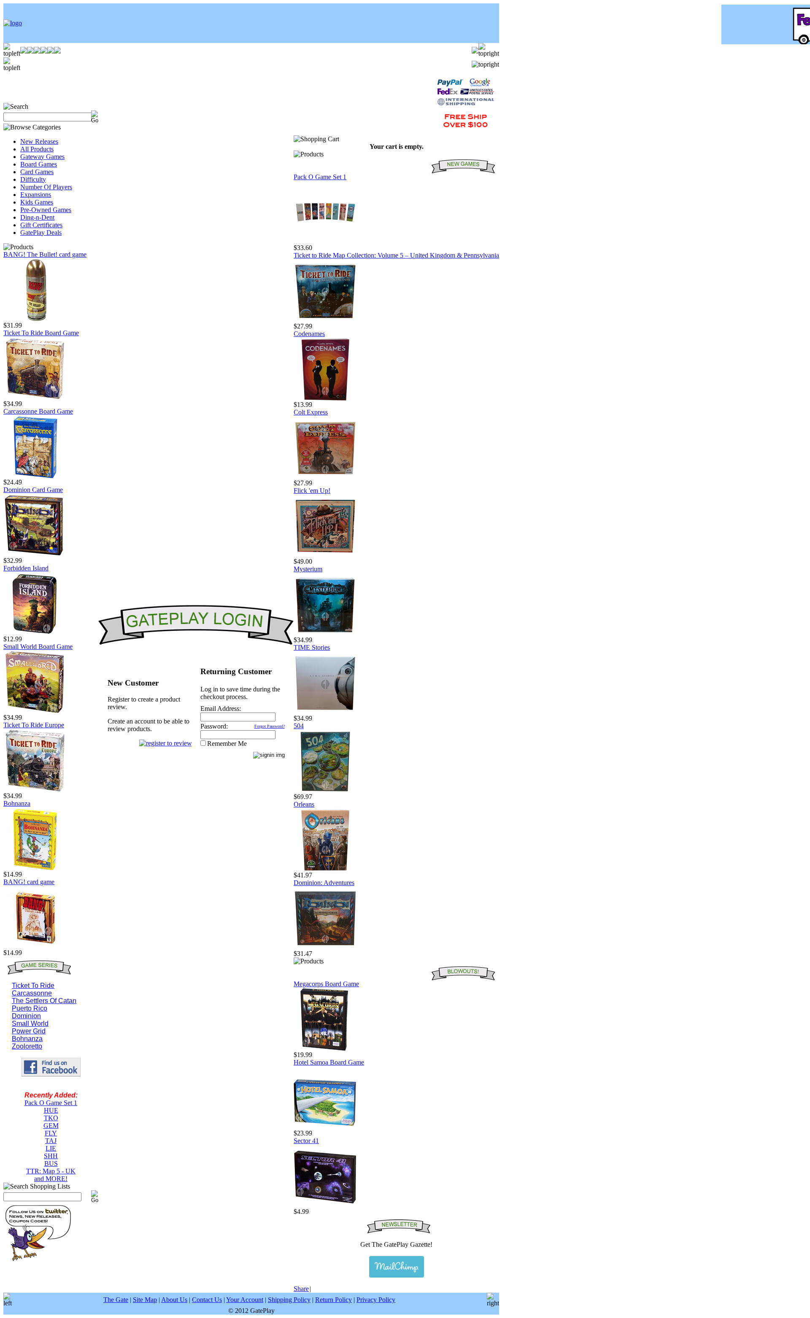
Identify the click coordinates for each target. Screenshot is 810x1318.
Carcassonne (32, 993)
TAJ (51, 1140)
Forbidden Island (26, 568)
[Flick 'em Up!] (325, 555)
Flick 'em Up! (312, 490)
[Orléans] (325, 869)
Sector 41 (306, 1140)
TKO (51, 1118)
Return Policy (333, 1299)
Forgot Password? (269, 726)
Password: (214, 726)
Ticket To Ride (33, 985)
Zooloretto (27, 1046)
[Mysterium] (325, 633)
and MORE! (51, 1178)
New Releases (39, 141)
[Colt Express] (325, 477)
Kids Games (36, 202)
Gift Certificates (41, 225)
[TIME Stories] (325, 712)
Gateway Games (42, 156)
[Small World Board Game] (35, 711)
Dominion (26, 1015)
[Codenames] (325, 398)
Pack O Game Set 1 (50, 1102)
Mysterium (308, 569)
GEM (51, 1125)
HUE (51, 1110)
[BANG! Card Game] (35, 946)
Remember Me (227, 743)
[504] (325, 790)
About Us (174, 1299)
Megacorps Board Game (326, 983)
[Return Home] (12, 23)
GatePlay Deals (41, 232)
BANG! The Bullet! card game (44, 254)
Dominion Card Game (33, 489)
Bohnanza (16, 803)
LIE (51, 1148)
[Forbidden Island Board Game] (35, 633)
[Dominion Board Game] (35, 554)
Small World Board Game (38, 646)
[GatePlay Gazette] (396, 1267)
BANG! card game (28, 881)
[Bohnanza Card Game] (35, 868)
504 (299, 725)
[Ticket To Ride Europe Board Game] (35, 789)
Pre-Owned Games (45, 209)
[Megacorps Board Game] (325, 1048)
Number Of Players (46, 187)
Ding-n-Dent (37, 217)
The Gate (115, 1299)
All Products (37, 149)
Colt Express (311, 412)
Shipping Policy (289, 1299)
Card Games (37, 171)
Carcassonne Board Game (38, 411)
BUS (51, 1163)
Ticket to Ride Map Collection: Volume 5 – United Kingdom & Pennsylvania (396, 255)
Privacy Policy (375, 1299)
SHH (51, 1155)
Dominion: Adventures (324, 882)
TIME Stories (312, 647)
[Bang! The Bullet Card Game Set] (35, 319)
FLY (51, 1133)
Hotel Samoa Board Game (329, 1062)
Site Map (145, 1299)
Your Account (244, 1299)
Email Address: (220, 708)
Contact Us (207, 1299)
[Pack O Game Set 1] (325, 241)
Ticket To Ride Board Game (41, 332)
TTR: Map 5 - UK (51, 1171)
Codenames (309, 333)
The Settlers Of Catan (44, 1000)
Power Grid (29, 1031)
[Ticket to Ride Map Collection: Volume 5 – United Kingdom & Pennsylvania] (325, 320)
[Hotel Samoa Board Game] (325, 1127)
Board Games (38, 164)
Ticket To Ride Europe (33, 725)
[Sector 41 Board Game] (325, 1205)
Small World (30, 1023)
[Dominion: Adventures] (325, 947)
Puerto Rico (29, 1008)
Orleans (304, 804)
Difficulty (33, 179)
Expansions (35, 194)
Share (301, 1288)
